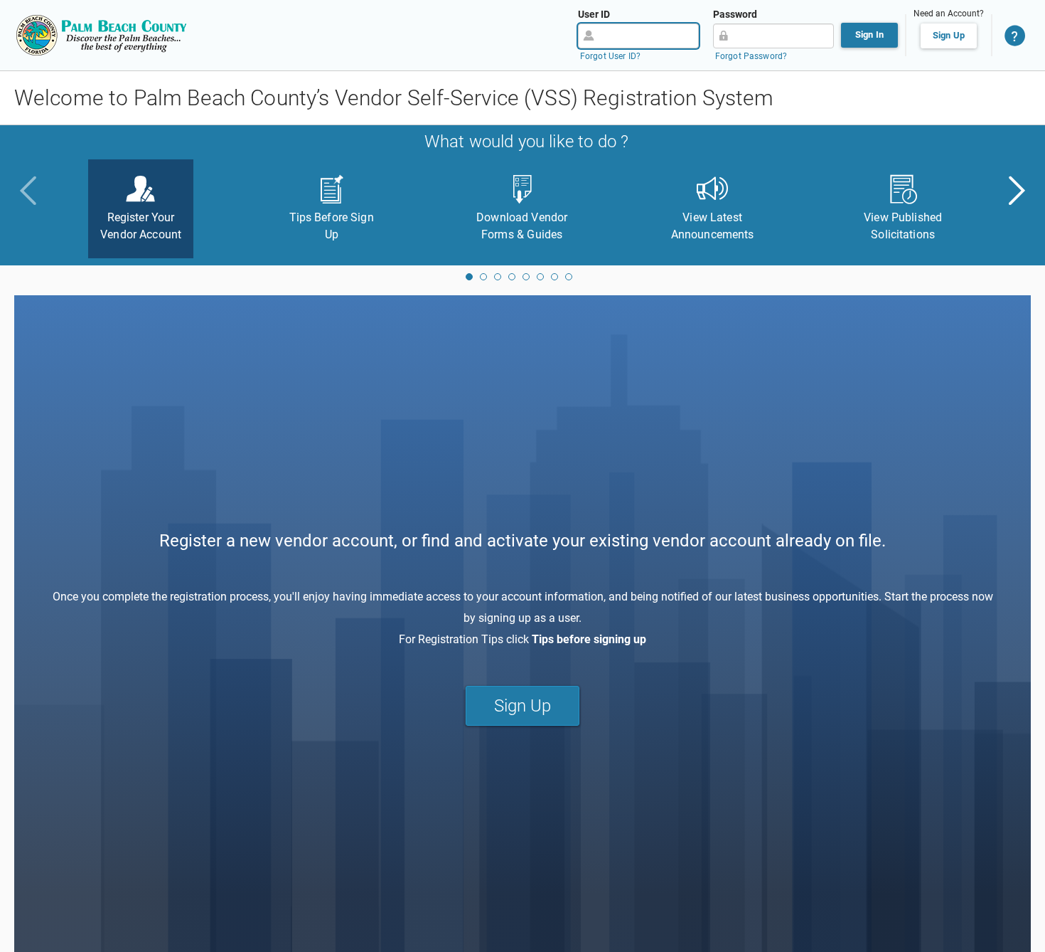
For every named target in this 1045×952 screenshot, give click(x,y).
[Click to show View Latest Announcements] (511, 277)
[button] (1015, 190)
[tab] (140, 208)
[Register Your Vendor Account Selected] (469, 277)
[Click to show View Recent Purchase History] (554, 277)
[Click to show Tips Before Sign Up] (483, 277)
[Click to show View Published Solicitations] (526, 277)
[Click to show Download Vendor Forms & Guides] (497, 277)
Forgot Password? (751, 56)
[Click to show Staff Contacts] (568, 277)
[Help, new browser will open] (1015, 35)
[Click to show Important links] (540, 277)
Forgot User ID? (610, 56)
